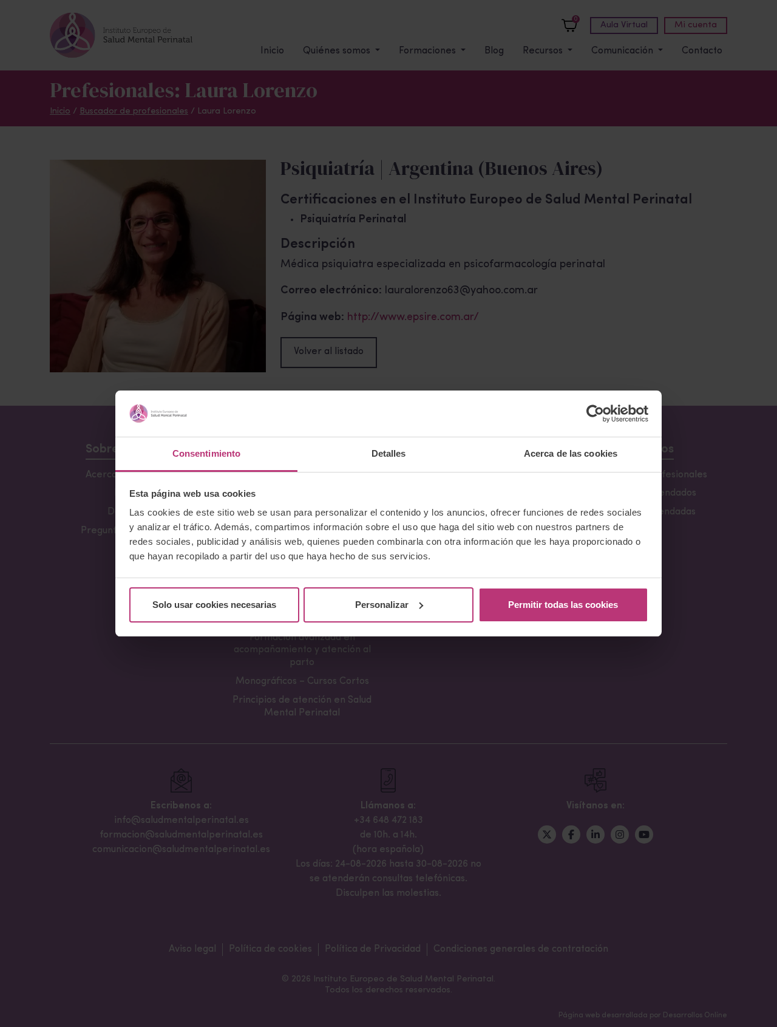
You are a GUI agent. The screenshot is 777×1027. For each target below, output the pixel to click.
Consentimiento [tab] (206, 453)
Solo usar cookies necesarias (214, 604)
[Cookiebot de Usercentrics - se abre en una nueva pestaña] (595, 413)
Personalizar (382, 604)
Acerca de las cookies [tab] (570, 453)
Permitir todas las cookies (563, 604)
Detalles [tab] (389, 453)
